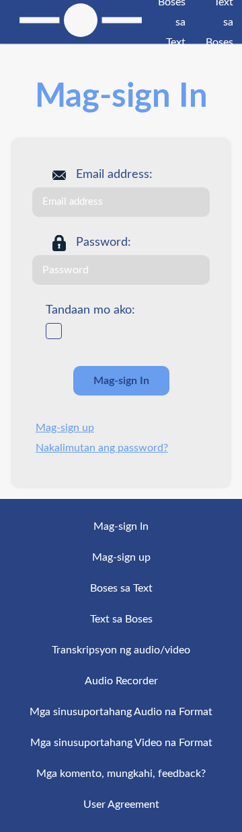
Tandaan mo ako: (90, 310)
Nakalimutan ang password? (102, 448)
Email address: (114, 175)
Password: (103, 242)
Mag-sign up (65, 427)
